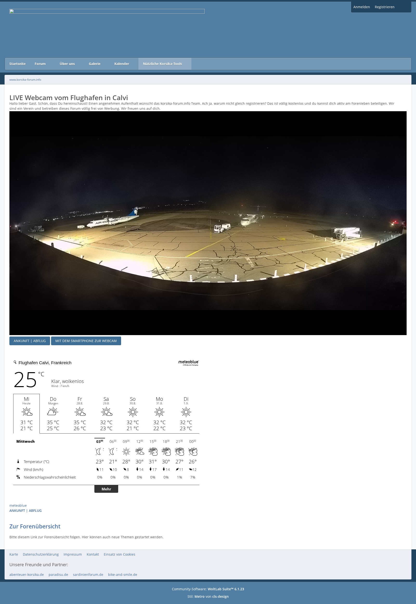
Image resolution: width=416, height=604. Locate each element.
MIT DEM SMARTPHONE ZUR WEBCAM (86, 340)
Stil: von (208, 596)
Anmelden (361, 7)
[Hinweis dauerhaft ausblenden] (404, 103)
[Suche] (404, 7)
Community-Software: (208, 589)
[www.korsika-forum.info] (208, 29)
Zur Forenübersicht (34, 526)
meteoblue (18, 505)
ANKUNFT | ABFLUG (30, 340)
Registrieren (385, 7)
